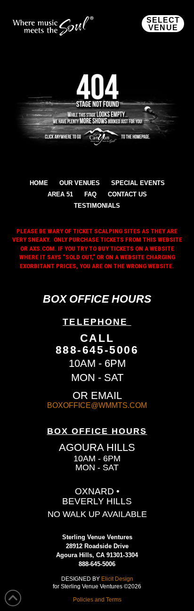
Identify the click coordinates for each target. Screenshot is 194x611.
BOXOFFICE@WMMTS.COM (97, 405)
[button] (163, 23)
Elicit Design (117, 579)
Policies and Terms (97, 599)
